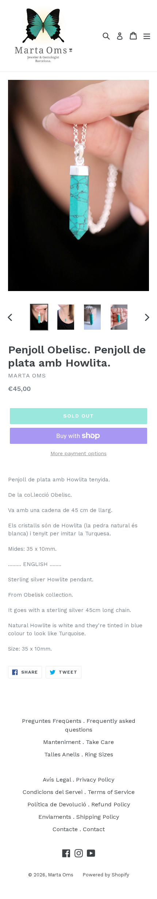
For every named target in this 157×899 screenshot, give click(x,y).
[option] (39, 317)
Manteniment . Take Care (78, 742)
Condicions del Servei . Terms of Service (79, 791)
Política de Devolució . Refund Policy (78, 804)
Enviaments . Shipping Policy (78, 816)
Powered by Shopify (106, 874)
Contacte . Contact (79, 829)
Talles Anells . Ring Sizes (78, 754)
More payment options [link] (78, 453)
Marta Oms (60, 874)
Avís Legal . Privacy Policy (78, 779)
